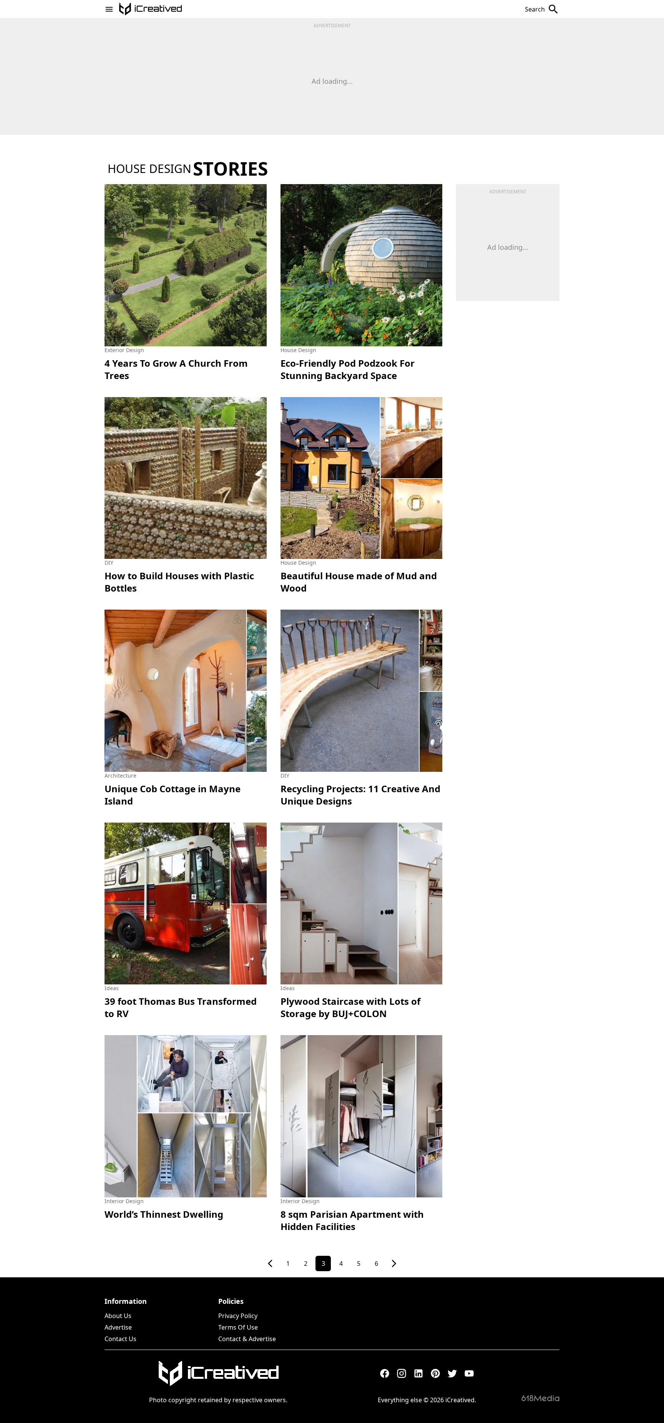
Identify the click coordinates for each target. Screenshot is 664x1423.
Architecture (120, 775)
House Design (298, 350)
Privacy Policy (237, 1316)
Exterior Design (124, 350)
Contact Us (120, 1339)
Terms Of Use (238, 1327)
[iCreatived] (218, 1373)
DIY (109, 562)
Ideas (112, 988)
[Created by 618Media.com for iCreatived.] (540, 1398)
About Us (118, 1316)
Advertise (118, 1327)
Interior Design (124, 1201)
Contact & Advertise (247, 1339)
